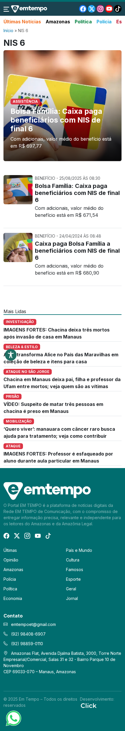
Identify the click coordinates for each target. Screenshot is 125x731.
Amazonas (58, 22)
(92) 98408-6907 (28, 633)
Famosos (74, 569)
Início (8, 30)
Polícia (104, 22)
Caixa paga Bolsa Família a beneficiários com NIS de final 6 (77, 250)
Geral (71, 588)
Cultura (72, 559)
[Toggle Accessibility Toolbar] (10, 354)
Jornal (72, 598)
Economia (12, 598)
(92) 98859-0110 (26, 643)
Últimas (10, 550)
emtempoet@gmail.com (33, 624)
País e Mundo (79, 550)
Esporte (73, 579)
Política (83, 22)
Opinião (10, 559)
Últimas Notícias (22, 22)
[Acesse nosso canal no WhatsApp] (13, 718)
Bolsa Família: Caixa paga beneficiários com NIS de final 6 (56, 120)
